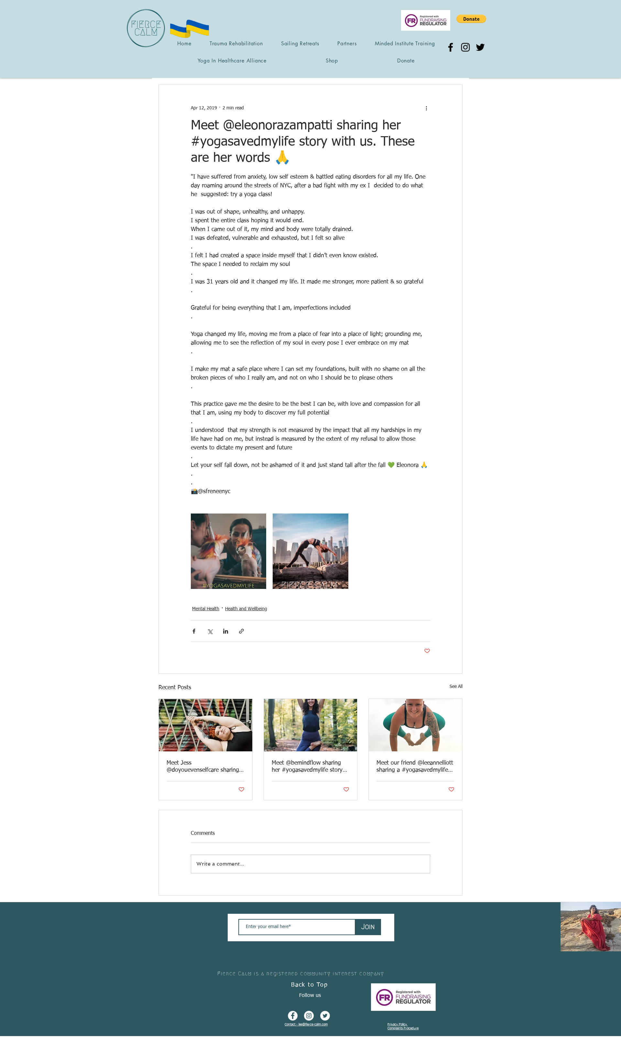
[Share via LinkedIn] (226, 631)
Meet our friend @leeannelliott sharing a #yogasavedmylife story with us (414, 767)
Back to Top (309, 985)
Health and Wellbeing (246, 609)
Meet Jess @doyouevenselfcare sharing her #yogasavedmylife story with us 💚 (203, 767)
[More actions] (426, 108)
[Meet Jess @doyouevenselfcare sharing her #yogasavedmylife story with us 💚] (205, 725)
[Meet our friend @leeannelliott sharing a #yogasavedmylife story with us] (415, 725)
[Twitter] (480, 47)
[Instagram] (465, 47)
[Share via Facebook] (194, 631)
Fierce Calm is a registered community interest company (300, 973)
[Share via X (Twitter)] (210, 631)
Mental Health (205, 609)
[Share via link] (241, 631)
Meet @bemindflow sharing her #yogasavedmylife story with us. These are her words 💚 (309, 767)
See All (456, 686)
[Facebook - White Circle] (293, 1016)
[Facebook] (450, 47)
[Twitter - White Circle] (325, 1016)
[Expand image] (228, 551)
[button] (471, 19)
